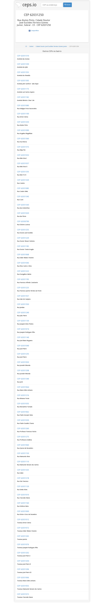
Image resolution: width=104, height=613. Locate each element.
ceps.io (28, 4)
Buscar (68, 4)
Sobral (31, 46)
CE (26, 46)
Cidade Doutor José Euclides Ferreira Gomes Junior (51, 46)
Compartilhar (34, 30)
